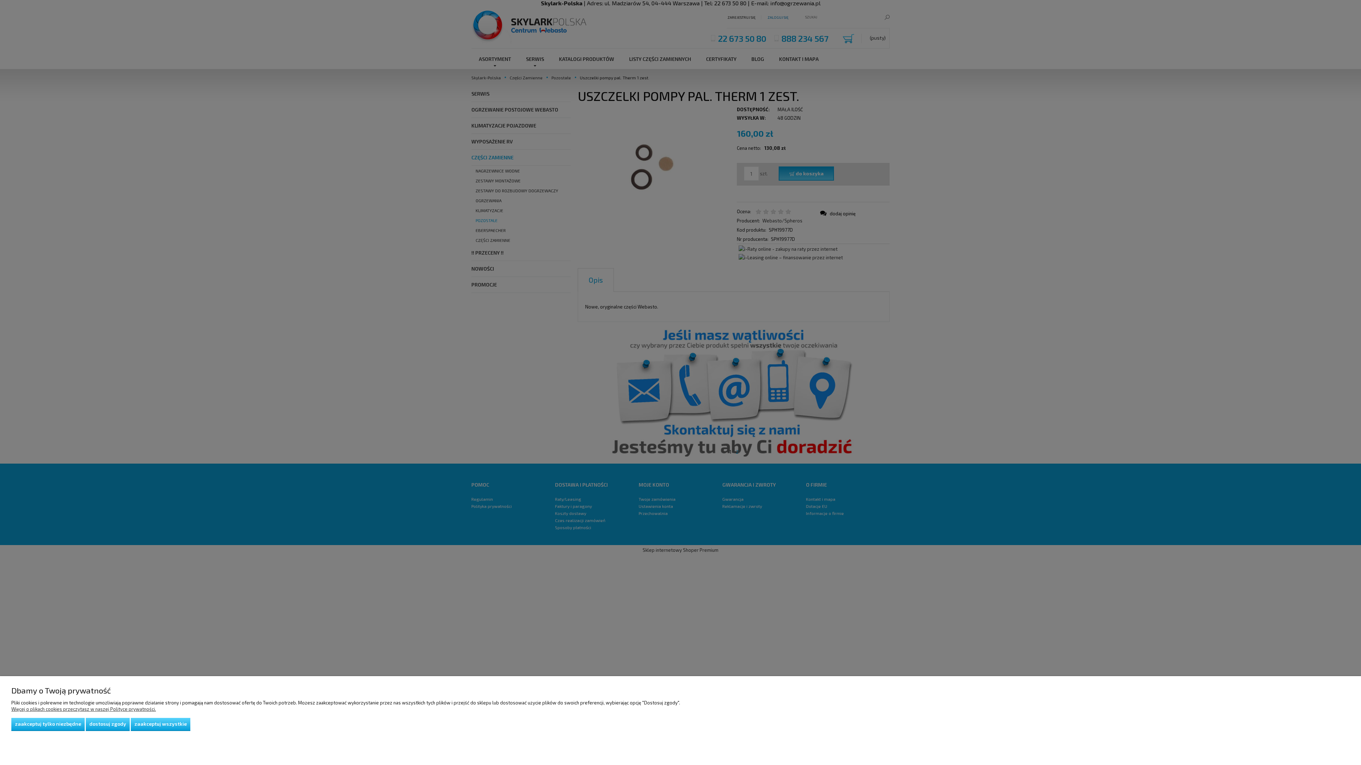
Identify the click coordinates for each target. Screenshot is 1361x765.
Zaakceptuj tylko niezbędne (48, 724)
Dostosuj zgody (107, 724)
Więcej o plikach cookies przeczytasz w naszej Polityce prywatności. (83, 709)
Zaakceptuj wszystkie (160, 724)
